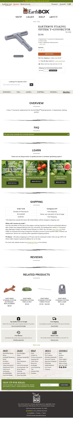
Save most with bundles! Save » (37, 1)
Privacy (38, 413)
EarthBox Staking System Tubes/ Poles (44, 300)
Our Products (48, 355)
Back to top (36, 345)
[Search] (31, 84)
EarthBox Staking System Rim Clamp (62, 300)
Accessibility (30, 413)
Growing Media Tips (22, 367)
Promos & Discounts (36, 357)
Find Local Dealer (8, 375)
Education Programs (50, 361)
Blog (60, 353)
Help (33, 350)
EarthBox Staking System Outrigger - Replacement (9, 301)
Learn (20, 350)
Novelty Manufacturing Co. (38, 415)
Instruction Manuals (22, 365)
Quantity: (41, 47)
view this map (57, 229)
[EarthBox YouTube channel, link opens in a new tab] (65, 367)
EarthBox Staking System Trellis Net (27, 300)
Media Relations (49, 365)
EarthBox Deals (7, 373)
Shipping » (41, 92)
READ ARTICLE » (12, 183)
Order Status (34, 361)
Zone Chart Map (21, 375)
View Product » (9, 289)
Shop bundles (54, 326)
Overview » (7, 92)
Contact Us (34, 355)
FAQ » (18, 92)
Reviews (61, 355)
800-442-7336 (8, 4)
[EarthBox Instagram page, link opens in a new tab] (62, 367)
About (48, 350)
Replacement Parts (8, 367)
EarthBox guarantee (18, 340)
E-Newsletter (62, 361)
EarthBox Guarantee (51, 357)
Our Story (47, 353)
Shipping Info (34, 359)
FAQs (32, 353)
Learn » (29, 92)
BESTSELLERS (26, 4)
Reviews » (54, 92)
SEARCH (55, 4)
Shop (5, 350)
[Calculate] (53, 70)
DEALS (17, 4)
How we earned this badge (18, 326)
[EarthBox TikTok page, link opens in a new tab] (64, 367)
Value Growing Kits (8, 365)
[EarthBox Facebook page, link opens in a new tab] (59, 367)
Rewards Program (50, 359)
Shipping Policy (32, 242)
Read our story (54, 340)
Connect (63, 350)
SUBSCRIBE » (64, 385)
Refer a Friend (63, 363)
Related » (66, 92)
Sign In (63, 4)
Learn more (42, 44)
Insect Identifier (21, 373)
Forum (61, 357)
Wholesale (48, 363)
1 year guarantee (59, 61)
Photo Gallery (63, 359)
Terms (44, 413)
